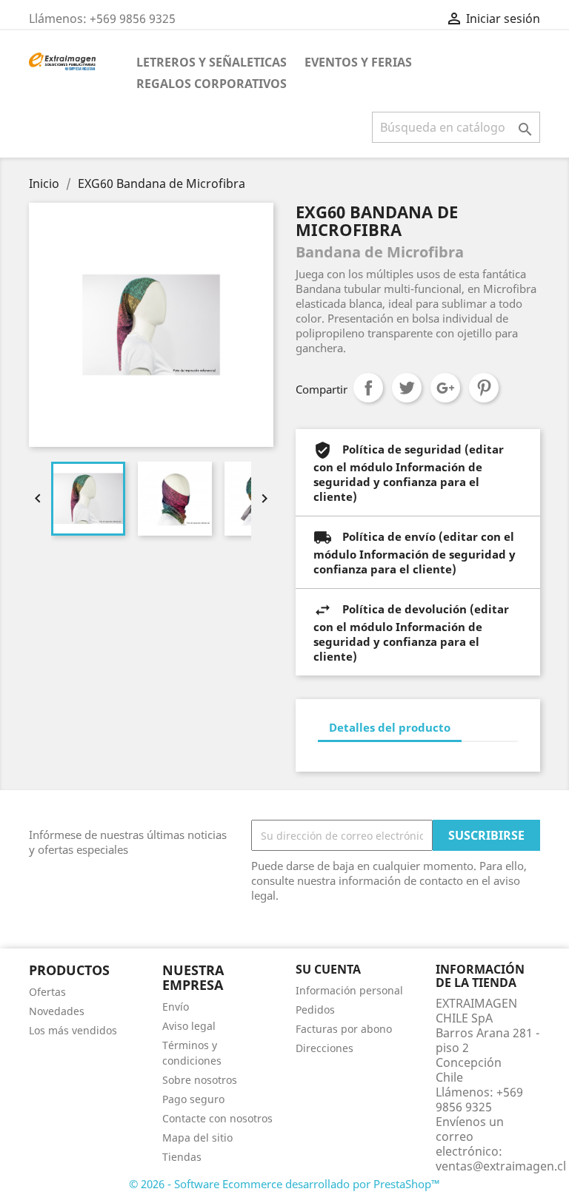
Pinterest (484, 387)
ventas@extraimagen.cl (501, 1166)
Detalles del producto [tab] (389, 727)
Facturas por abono (344, 1029)
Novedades (56, 1011)
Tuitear (407, 387)
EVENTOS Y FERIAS (358, 62)
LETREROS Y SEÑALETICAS (211, 62)
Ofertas (47, 992)
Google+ (445, 387)
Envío (175, 1007)
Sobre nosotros (199, 1080)
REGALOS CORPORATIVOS (211, 83)
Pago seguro (193, 1099)
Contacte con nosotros (217, 1118)
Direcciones (324, 1048)
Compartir (368, 387)
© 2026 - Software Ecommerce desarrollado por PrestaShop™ (284, 1183)
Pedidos (315, 1009)
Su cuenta (328, 969)
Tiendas (182, 1157)
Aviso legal (189, 1026)
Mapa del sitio (197, 1137)
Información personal (349, 990)
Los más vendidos (73, 1030)
